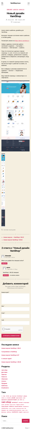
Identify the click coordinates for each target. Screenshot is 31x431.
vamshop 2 (15, 402)
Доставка (4, 372)
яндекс (20, 412)
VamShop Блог (15, 3)
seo (21, 399)
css (5, 397)
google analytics (19, 398)
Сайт (2, 320)
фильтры (3, 412)
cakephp (25, 396)
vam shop (9, 9)
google (13, 398)
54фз (4, 396)
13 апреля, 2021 (21, 19)
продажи (3, 410)
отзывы (14, 408)
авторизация (26, 402)
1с (1, 396)
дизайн (2, 404)
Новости (21, 9)
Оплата (3, 381)
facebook (9, 398)
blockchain (14, 396)
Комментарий (5, 292)
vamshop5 (5, 229)
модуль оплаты (20, 404)
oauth (24, 398)
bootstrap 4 (20, 396)
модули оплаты (13, 404)
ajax (10, 396)
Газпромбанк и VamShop (9, 352)
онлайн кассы (4, 408)
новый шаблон (18, 406)
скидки (23, 410)
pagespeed (4, 399)
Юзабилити (5, 388)
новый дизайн (12, 229)
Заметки (15, 9)
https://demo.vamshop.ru (22, 41)
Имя (2, 306)
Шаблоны (4, 385)
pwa (18, 399)
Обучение (4, 379)
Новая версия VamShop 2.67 (10, 355)
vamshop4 (21, 402)
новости (11, 406)
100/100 (7, 396)
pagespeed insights (12, 399)
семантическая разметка (15, 410)
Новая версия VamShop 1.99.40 (11, 362)
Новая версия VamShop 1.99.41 (11, 348)
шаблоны (9, 412)
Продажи (4, 383)
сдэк (7, 410)
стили (26, 410)
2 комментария (16, 22)
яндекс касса (26, 412)
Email (3, 313)
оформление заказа (20, 408)
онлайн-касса (26, 406)
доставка (7, 404)
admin (12, 19)
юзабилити (15, 412)
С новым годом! (6, 358)
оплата (10, 408)
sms (23, 399)
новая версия (4, 406)
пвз (25, 408)
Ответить (4, 263)
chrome (2, 398)
